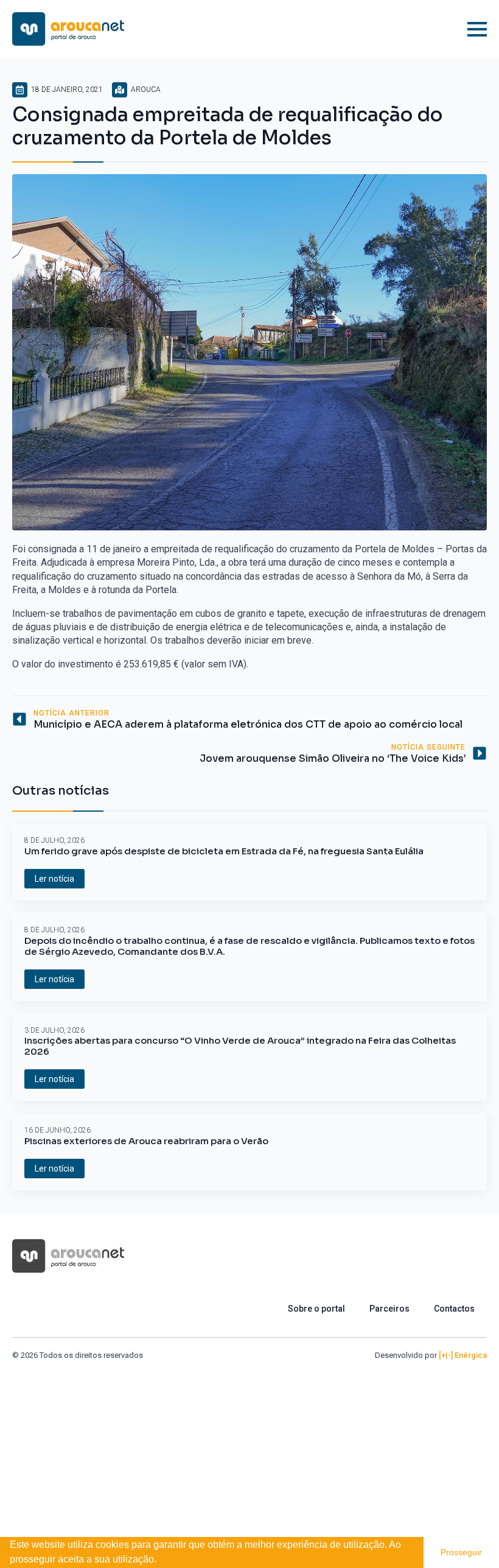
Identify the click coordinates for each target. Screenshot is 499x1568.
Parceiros (389, 1308)
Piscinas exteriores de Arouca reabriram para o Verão (146, 1141)
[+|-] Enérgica (463, 1355)
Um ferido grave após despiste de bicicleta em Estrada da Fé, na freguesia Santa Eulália (224, 851)
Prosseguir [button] (461, 1552)
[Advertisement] (249, 1452)
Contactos (454, 1308)
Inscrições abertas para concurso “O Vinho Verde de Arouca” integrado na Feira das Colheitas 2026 (240, 1046)
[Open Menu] (477, 29)
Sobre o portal (316, 1308)
